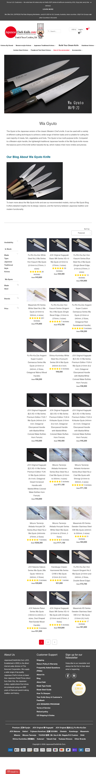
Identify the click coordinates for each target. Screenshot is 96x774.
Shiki (82, 735)
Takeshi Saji (51, 739)
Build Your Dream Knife (69, 45)
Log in (80, 29)
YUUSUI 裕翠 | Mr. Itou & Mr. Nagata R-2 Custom (58, 735)
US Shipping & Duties (45, 715)
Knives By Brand (7, 45)
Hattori (25, 731)
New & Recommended (61, 50)
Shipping (40, 660)
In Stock (8, 249)
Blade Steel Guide (44, 689)
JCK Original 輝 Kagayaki (43, 727)
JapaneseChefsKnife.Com (55, 744)
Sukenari (40, 739)
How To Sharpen (43, 693)
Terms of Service (43, 708)
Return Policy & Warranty (47, 664)
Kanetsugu (73, 731)
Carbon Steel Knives (20, 50)
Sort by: (87, 229)
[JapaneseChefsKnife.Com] (24, 31)
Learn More (48, 9)
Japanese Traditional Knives (44, 45)
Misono (17, 735)
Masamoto (84, 731)
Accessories (76, 50)
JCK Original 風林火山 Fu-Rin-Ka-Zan (71, 727)
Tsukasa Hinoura (65, 739)
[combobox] (54, 31)
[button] (36, 271)
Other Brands (80, 739)
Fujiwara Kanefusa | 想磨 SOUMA (44, 731)
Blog (39, 678)
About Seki (41, 682)
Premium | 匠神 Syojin (21, 727)
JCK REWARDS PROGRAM (48, 704)
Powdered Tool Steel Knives (41, 50)
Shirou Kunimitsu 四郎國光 (24, 739)
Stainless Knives (88, 45)
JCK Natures (15, 731)
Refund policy (42, 711)
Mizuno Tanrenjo (29, 735)
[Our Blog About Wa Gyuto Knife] (35, 199)
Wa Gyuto (48, 123)
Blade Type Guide (44, 686)
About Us (40, 674)
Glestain (63, 731)
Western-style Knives (23, 45)
